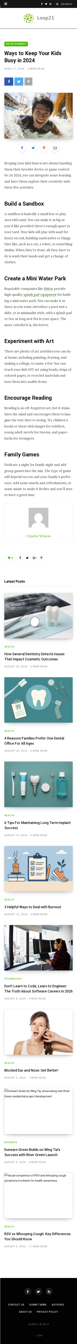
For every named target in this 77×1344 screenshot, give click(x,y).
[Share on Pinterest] (41, 558)
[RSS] (49, 1291)
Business (11, 1142)
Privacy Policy (47, 1311)
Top (40, 1335)
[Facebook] (27, 1291)
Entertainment (16, 44)
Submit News (38, 1304)
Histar (48, 288)
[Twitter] (38, 1291)
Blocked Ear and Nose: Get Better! (31, 1070)
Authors (58, 1304)
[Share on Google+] (34, 558)
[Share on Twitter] (18, 82)
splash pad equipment (40, 294)
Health (9, 646)
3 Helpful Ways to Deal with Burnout (32, 907)
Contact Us (16, 1304)
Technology (13, 978)
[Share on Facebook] (8, 82)
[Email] (55, 148)
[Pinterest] (44, 148)
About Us (25, 1311)
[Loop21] (38, 18)
